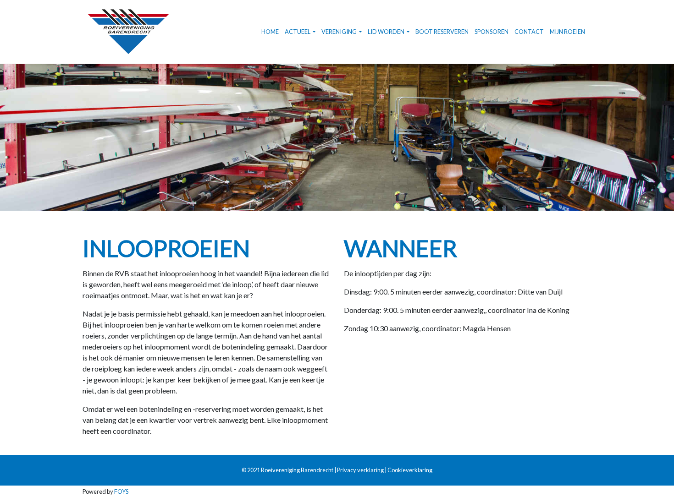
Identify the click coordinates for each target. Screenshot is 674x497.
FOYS (121, 491)
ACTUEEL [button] (298, 31)
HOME (270, 31)
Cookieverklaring (409, 470)
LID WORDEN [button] (386, 31)
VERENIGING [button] (339, 31)
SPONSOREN (491, 31)
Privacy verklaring (360, 470)
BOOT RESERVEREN (442, 31)
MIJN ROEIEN (567, 31)
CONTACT (529, 31)
